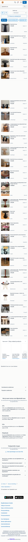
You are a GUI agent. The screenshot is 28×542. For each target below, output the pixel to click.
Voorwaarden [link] (10, 508)
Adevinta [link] (3, 524)
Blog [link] (2, 503)
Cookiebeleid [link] (4, 513)
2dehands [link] (7, 524)
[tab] (2, 12)
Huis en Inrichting (12, 20)
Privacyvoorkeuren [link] (5, 515)
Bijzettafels (22, 20)
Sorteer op (15, 10)
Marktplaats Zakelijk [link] (8, 503)
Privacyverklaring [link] (5, 510)
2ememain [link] (3, 526)
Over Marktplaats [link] (5, 519)
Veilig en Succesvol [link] (5, 505)
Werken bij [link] (3, 521)
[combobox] (12, 6)
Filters (4, 20)
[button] (18, 2)
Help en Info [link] (4, 508)
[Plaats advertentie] (25, 2)
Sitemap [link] (8, 526)
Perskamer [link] (8, 521)
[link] (2, 2)
